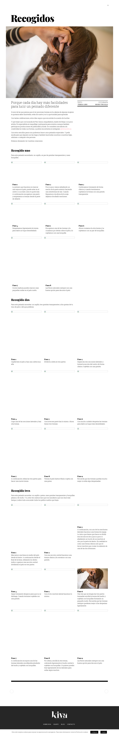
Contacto (71, 724)
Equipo (56, 724)
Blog (63, 724)
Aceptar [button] (103, 732)
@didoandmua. (66, 129)
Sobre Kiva (47, 724)
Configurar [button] (94, 732)
